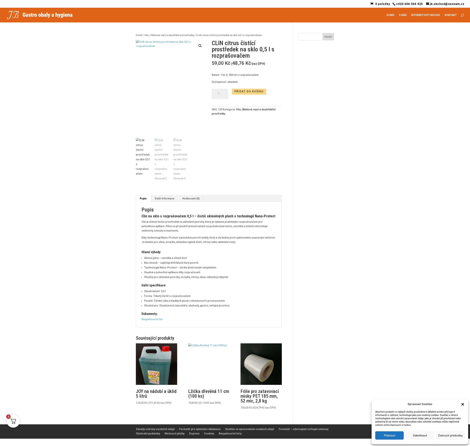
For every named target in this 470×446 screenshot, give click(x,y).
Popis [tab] (143, 198)
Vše (146, 35)
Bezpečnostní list (152, 319)
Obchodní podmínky (148, 433)
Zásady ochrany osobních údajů (155, 429)
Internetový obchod (425, 15)
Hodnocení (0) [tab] (191, 198)
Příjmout (389, 435)
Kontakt (451, 15)
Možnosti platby (175, 433)
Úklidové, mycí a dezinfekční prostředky (172, 35)
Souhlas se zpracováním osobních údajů (249, 429)
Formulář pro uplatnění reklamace (199, 429)
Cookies (209, 433)
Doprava (194, 433)
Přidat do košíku (249, 91)
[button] (200, 45)
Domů (390, 15)
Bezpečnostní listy (230, 433)
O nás (402, 15)
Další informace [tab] (164, 198)
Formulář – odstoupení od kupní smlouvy (303, 429)
